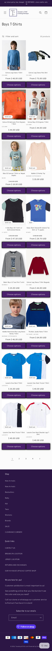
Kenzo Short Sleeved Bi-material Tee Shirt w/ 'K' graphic (38, 229)
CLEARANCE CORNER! (13, 532)
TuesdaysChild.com (22, 646)
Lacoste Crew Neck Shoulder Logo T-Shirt (38, 434)
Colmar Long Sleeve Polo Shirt (38, 73)
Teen (7, 509)
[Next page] (39, 458)
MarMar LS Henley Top (38, 173)
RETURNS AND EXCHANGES (16, 565)
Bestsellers (9, 492)
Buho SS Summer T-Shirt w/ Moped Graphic (14, 174)
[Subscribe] (40, 618)
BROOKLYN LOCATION (13, 553)
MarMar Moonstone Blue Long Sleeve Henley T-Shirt (14, 333)
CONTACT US (10, 548)
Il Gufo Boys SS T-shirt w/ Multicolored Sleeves (14, 229)
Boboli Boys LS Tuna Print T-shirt (14, 282)
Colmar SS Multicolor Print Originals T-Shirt (14, 123)
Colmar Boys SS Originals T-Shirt (38, 122)
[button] (5, 12)
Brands (8, 520)
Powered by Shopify (35, 646)
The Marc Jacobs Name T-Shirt (38, 332)
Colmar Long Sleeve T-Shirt (13, 73)
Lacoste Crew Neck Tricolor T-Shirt (38, 383)
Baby (7, 498)
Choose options (14, 85)
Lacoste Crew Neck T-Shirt (14, 383)
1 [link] (12, 458)
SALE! (7, 526)
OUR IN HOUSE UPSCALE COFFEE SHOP (20, 571)
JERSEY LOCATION (12, 559)
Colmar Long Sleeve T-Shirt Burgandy (38, 282)
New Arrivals (10, 481)
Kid (6, 503)
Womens (8, 515)
